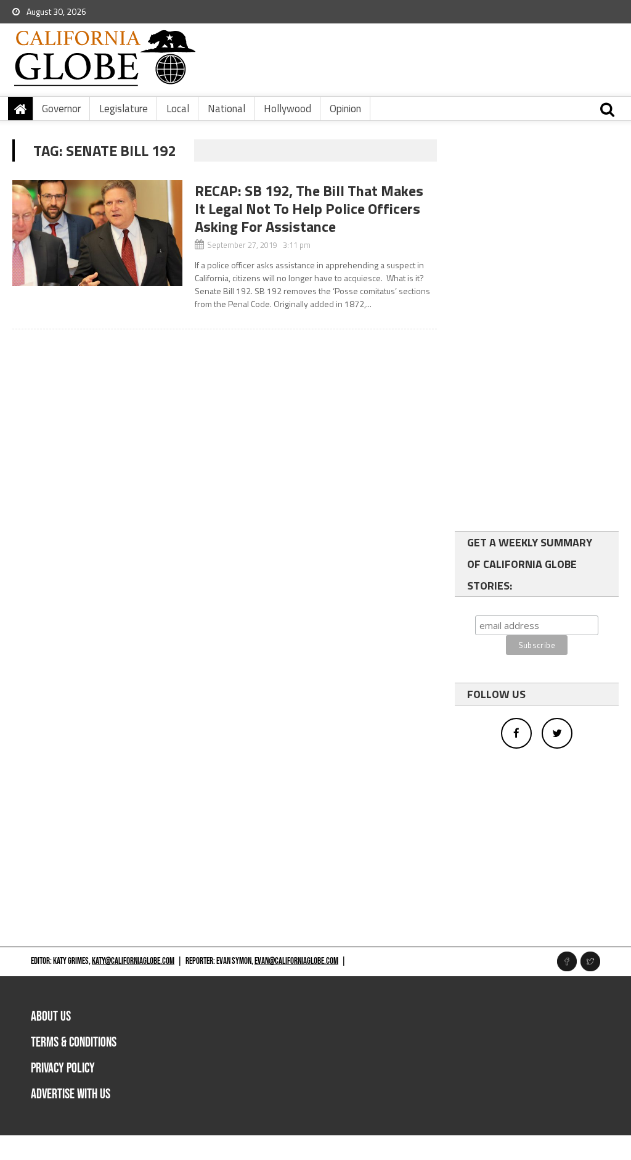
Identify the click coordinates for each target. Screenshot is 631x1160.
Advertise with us (70, 1094)
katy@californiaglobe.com (133, 961)
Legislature (123, 109)
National (226, 109)
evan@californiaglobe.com (296, 961)
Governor (61, 109)
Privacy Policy (63, 1068)
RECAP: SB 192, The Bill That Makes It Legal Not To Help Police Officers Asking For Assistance (309, 208)
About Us (51, 1016)
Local (177, 109)
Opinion (345, 109)
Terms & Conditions (73, 1042)
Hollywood (287, 109)
